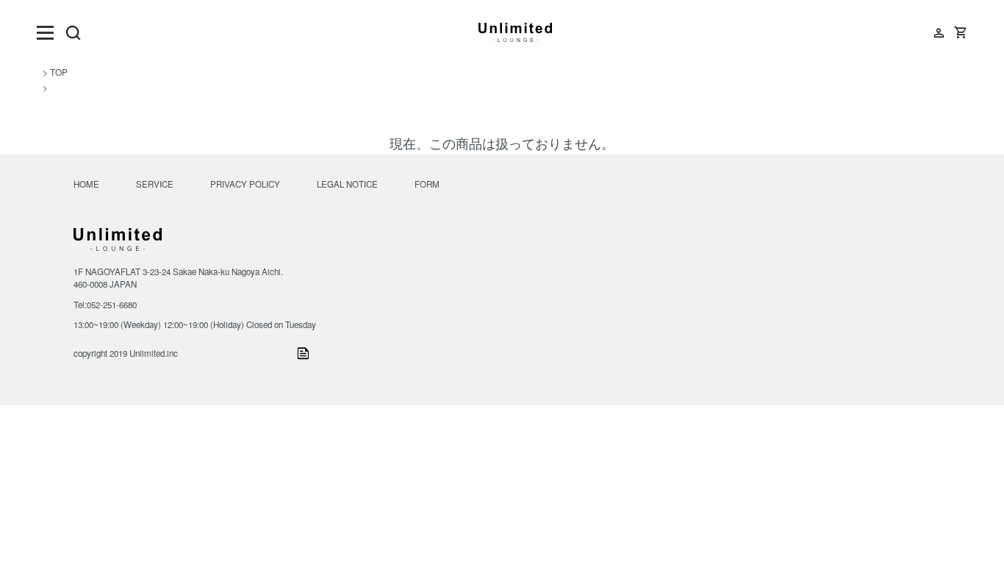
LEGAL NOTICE (347, 184)
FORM (427, 184)
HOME (86, 184)
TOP (59, 71)
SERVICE (154, 184)
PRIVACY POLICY (245, 184)
